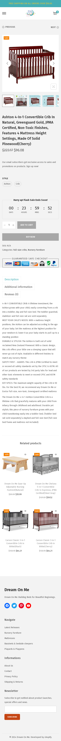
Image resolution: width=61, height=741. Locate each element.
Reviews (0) (11, 294)
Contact (8, 671)
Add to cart (26, 225)
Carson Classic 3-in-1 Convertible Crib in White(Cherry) (46, 543)
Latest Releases (12, 627)
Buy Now (30, 237)
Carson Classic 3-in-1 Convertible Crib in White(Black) (15, 543)
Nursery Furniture (36, 250)
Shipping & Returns (13, 682)
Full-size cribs (20, 250)
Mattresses (9, 638)
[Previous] (7, 63)
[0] (55, 13)
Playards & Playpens (14, 649)
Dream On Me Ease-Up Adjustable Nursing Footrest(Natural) (15, 486)
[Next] (53, 63)
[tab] (30, 279)
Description (12, 279)
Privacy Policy (11, 676)
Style (5, 178)
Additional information (18, 287)
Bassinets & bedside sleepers (18, 643)
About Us (8, 665)
